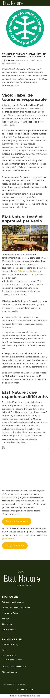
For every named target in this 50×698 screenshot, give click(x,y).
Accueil (5, 650)
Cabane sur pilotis (26, 271)
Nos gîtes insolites (14, 545)
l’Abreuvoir (7, 497)
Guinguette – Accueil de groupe (16, 607)
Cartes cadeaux (8, 629)
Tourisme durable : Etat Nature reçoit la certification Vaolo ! (24, 55)
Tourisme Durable (34, 60)
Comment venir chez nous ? (14, 666)
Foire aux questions (13, 659)
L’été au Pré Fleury (10, 613)
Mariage (5, 618)
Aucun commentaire (11, 63)
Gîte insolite (7, 624)
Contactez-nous (9, 655)
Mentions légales (9, 672)
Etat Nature (21, 60)
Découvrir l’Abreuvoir (16, 521)
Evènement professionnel (13, 602)
